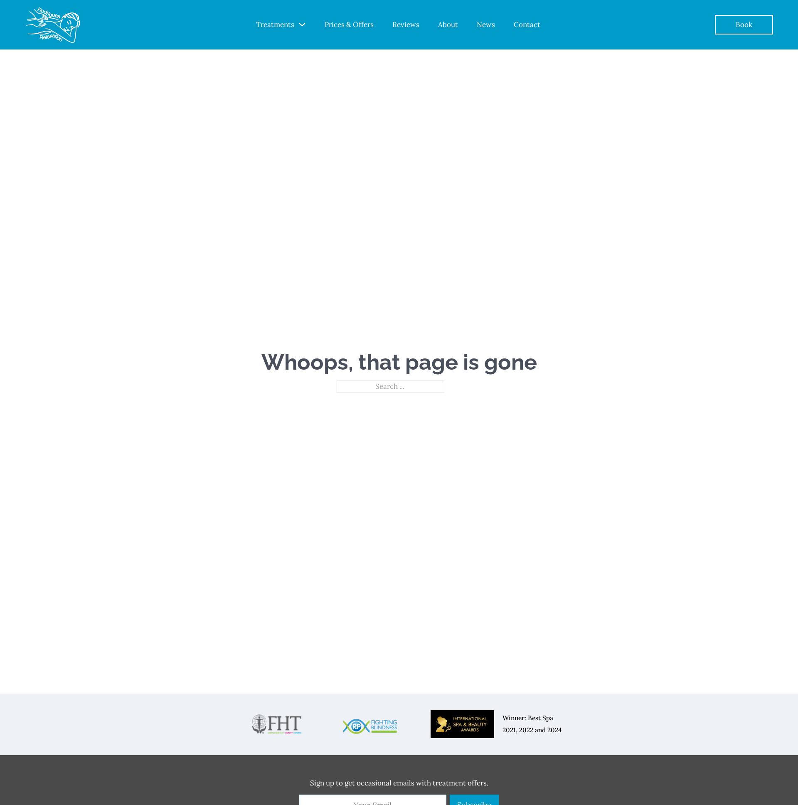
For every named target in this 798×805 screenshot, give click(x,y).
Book (744, 24)
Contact (527, 24)
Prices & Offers (349, 24)
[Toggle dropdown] (302, 24)
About (448, 24)
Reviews (405, 24)
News (486, 24)
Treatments (275, 24)
